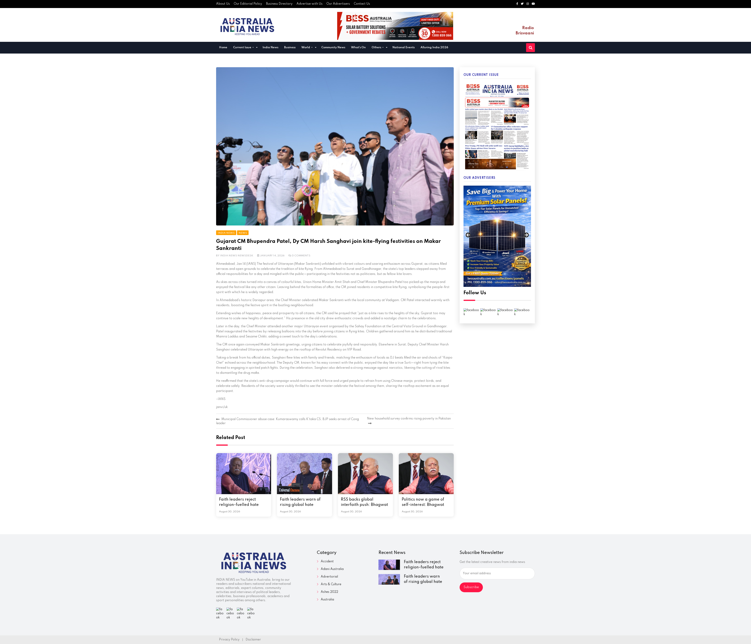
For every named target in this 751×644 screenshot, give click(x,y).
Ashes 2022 (329, 592)
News (243, 233)
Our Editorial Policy (248, 3)
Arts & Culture (331, 584)
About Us (223, 3)
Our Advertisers (338, 3)
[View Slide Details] (497, 236)
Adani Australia (332, 569)
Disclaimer (253, 639)
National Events (403, 47)
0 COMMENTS (301, 255)
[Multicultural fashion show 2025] (395, 26)
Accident (327, 561)
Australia (327, 599)
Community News (333, 47)
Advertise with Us (309, 3)
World (306, 47)
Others (377, 47)
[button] (257, 48)
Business (290, 47)
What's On (358, 47)
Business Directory (279, 3)
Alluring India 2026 (434, 47)
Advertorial (329, 576)
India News (270, 47)
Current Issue (242, 47)
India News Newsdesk (236, 255)
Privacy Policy (229, 639)
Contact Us (362, 3)
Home (223, 47)
